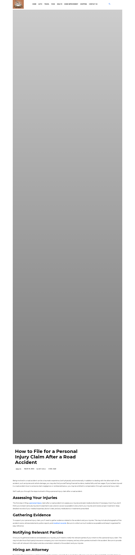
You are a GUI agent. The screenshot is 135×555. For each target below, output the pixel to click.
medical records (59, 523)
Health (18, 469)
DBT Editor (42, 469)
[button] (109, 4)
